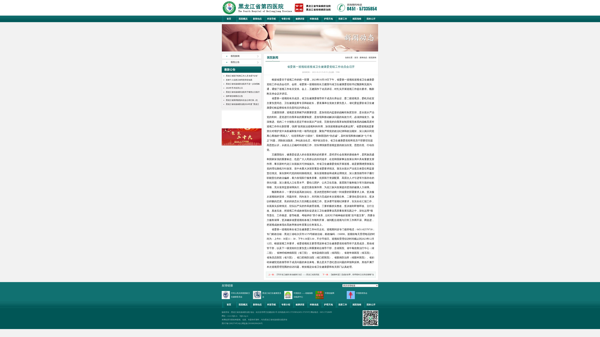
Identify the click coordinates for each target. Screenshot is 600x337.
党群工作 (342, 19)
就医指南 (356, 19)
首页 (229, 19)
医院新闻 (235, 56)
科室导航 (271, 19)
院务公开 (371, 19)
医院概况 (243, 19)
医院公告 (235, 62)
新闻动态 (257, 19)
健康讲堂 (300, 19)
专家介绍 (285, 19)
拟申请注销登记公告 (234, 96)
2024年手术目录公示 (234, 88)
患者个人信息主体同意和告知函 (239, 80)
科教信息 (314, 19)
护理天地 (328, 19)
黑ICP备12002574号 (230, 323)
